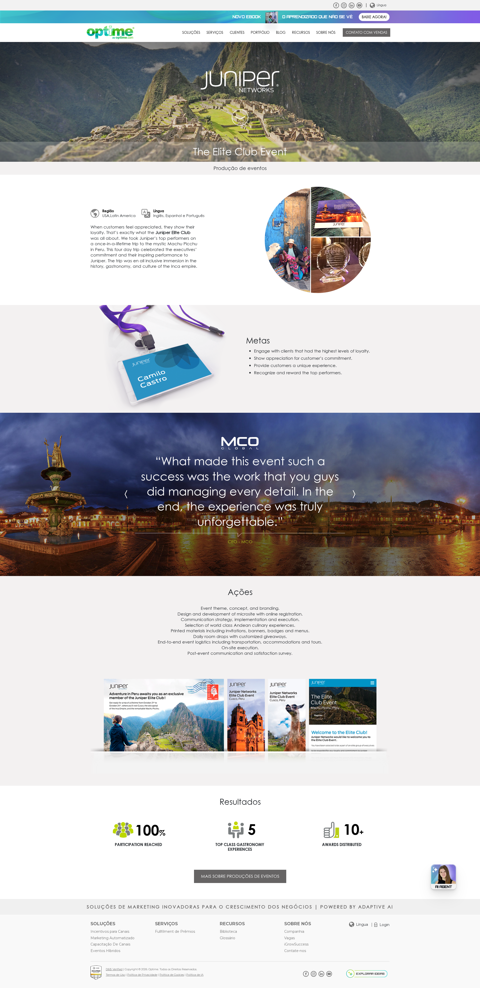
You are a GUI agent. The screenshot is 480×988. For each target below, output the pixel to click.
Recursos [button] (301, 32)
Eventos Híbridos (105, 950)
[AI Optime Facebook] (336, 5)
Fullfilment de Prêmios (175, 931)
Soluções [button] (191, 32)
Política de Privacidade (142, 974)
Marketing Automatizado (112, 938)
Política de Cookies (172, 974)
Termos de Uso (115, 974)
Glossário (227, 938)
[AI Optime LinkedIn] (351, 5)
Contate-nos (295, 950)
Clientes (237, 32)
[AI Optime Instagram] (344, 5)
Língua (381, 5)
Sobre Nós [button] (326, 32)
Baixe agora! (374, 17)
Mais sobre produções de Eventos (240, 876)
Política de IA (195, 974)
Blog (281, 32)
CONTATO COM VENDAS (366, 32)
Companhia (294, 931)
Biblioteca (228, 931)
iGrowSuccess (296, 944)
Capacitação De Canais (110, 944)
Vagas (289, 938)
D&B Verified (114, 969)
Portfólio (260, 32)
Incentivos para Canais (109, 931)
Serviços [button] (214, 32)
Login (385, 924)
